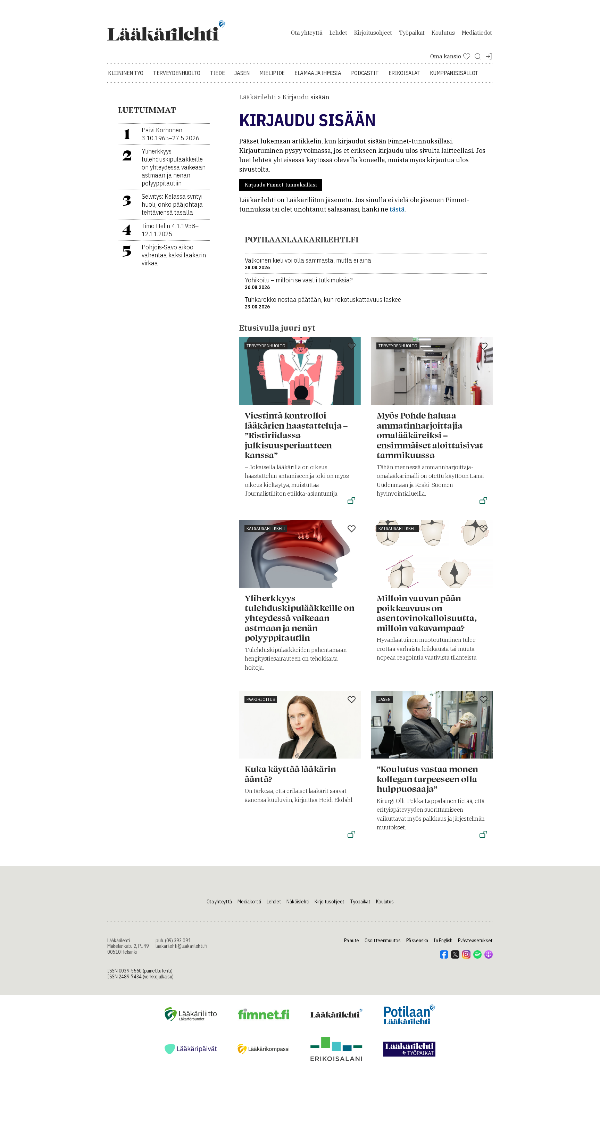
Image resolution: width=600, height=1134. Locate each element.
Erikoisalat (404, 72)
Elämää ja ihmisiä (317, 72)
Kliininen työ (125, 72)
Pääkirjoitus (261, 699)
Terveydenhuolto (176, 72)
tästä (397, 209)
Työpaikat (412, 32)
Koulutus (443, 32)
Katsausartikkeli (266, 528)
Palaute (351, 940)
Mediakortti (249, 902)
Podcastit (365, 72)
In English (443, 940)
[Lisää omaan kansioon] (352, 346)
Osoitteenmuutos (383, 940)
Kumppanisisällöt (454, 72)
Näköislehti (297, 902)
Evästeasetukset (475, 940)
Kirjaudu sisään (306, 97)
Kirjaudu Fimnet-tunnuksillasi (281, 185)
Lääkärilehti (257, 97)
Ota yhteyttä (306, 32)
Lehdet (338, 32)
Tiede (217, 72)
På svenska (417, 940)
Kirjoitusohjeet (373, 32)
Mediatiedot (477, 32)
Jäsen (241, 72)
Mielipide (272, 72)
